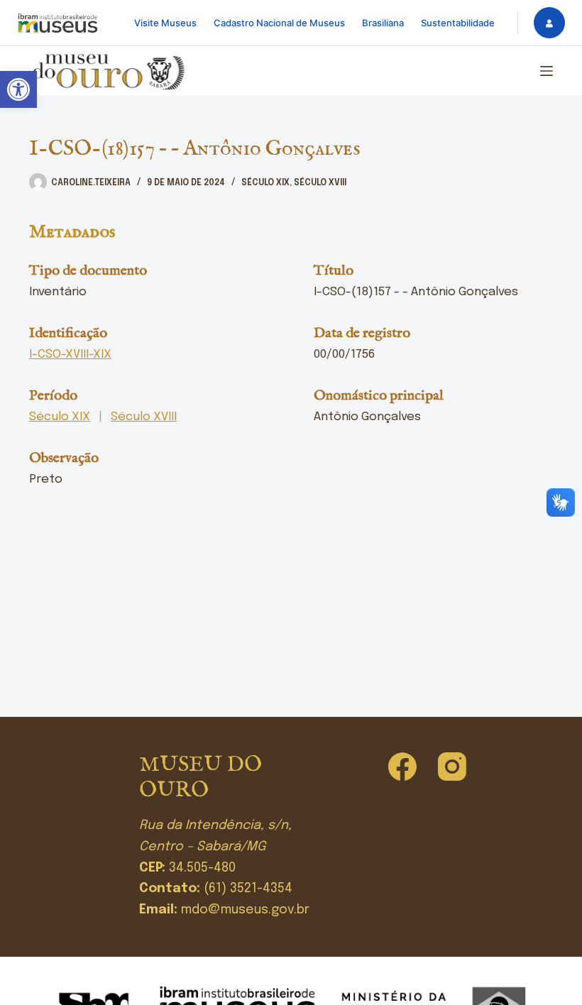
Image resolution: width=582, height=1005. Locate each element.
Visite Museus (165, 22)
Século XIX (265, 183)
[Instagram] (452, 766)
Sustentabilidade (458, 22)
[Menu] (546, 71)
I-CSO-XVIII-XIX (70, 354)
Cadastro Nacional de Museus (279, 22)
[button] (18, 89)
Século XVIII (320, 183)
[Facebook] (402, 766)
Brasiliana (383, 22)
